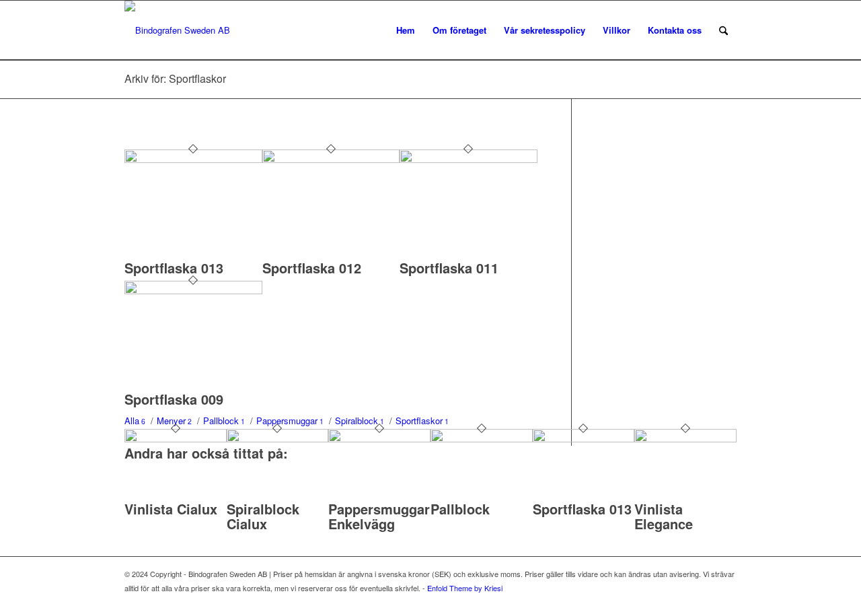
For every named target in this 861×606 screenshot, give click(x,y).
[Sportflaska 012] (331, 159)
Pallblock (460, 508)
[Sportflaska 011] (468, 159)
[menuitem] (405, 30)
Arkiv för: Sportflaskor (175, 78)
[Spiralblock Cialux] (278, 438)
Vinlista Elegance (663, 516)
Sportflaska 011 (449, 267)
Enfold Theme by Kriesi (464, 587)
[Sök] (723, 30)
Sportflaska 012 (311, 267)
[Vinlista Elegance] (685, 438)
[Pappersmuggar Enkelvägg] (379, 438)
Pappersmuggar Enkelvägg (379, 516)
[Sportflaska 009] (193, 290)
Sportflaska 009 (173, 399)
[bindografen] (177, 30)
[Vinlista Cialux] (175, 438)
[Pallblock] (481, 438)
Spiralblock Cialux (263, 516)
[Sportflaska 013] (193, 159)
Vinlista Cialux (170, 508)
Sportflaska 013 (173, 267)
